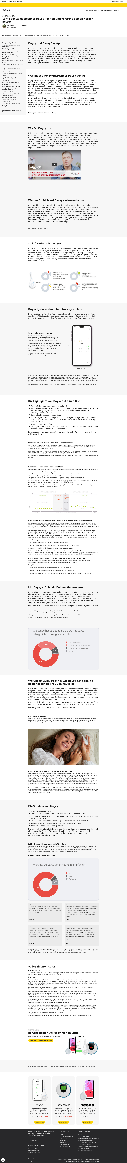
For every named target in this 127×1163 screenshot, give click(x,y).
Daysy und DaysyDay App (9, 43)
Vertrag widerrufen (66, 1136)
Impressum (87, 1161)
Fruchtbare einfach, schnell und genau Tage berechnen (41, 35)
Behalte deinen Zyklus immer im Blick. (11, 111)
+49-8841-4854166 (33, 1150)
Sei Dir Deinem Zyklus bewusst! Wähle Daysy (11, 100)
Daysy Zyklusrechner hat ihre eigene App (11, 57)
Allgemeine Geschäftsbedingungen (64, 1159)
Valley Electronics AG (8, 106)
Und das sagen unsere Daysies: (11, 103)
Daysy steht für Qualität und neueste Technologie (11, 94)
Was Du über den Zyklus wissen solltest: (12, 69)
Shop (86, 10)
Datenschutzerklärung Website (78, 1159)
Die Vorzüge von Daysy (9, 97)
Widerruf (82, 1161)
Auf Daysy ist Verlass (8, 92)
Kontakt (80, 1134)
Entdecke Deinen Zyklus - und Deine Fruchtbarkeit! (13, 65)
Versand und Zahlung (94, 1161)
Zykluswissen (108, 10)
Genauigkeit (92, 10)
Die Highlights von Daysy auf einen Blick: (12, 61)
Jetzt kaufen (39, 1122)
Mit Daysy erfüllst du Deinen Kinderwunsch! (10, 83)
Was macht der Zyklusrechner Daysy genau (11, 45)
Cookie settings (65, 1147)
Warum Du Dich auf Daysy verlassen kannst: (10, 51)
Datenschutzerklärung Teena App (73, 1161)
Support (116, 10)
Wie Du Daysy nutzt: (8, 49)
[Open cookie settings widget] (3, 1160)
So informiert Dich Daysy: (9, 55)
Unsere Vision (7, 108)
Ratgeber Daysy (17, 35)
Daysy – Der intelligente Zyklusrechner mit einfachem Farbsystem (11, 79)
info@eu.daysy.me (34, 1152)
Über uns (100, 10)
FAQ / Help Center (83, 1136)
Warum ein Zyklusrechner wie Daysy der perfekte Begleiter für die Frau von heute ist (12, 88)
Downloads (63, 1142)
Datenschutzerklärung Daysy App (92, 1159)
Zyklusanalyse (64, 1144)
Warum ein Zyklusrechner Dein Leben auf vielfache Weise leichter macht (12, 73)
